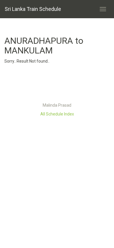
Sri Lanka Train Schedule (33, 9)
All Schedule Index (57, 114)
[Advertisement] (57, 84)
